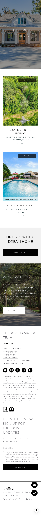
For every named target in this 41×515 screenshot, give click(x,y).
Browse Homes (20, 253)
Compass (15, 378)
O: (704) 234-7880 (10, 354)
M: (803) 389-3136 (10, 351)
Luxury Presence (10, 495)
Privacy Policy (28, 461)
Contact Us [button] (14, 311)
